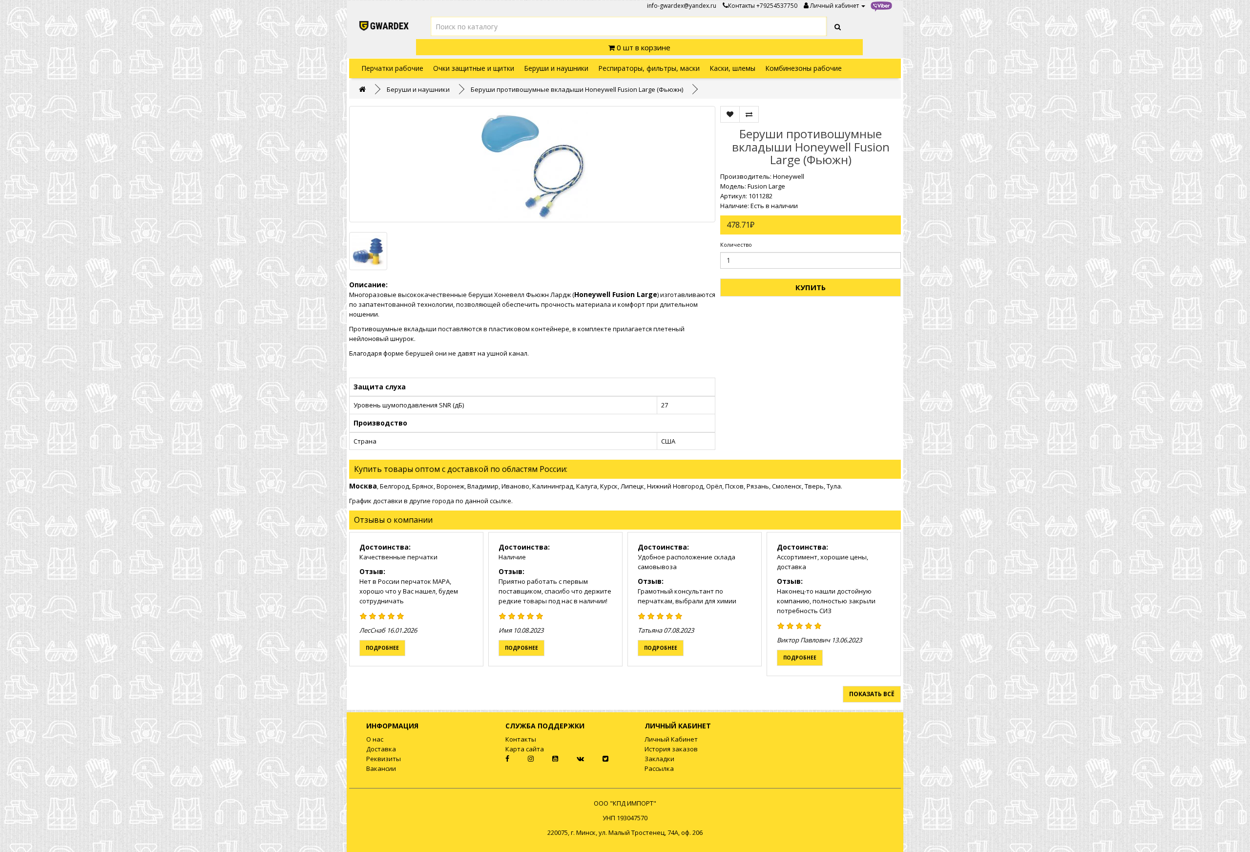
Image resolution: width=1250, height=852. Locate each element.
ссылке (500, 500)
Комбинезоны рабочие (803, 68)
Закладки (659, 758)
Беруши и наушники (556, 68)
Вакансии (381, 768)
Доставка (381, 749)
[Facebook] (498, 758)
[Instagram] (523, 758)
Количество (736, 244)
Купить (810, 287)
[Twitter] (596, 758)
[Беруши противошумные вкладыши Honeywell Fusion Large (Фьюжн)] (532, 164)
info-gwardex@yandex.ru (681, 5)
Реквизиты (383, 758)
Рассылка (659, 768)
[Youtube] (547, 758)
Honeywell (788, 176)
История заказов (671, 749)
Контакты (741, 5)
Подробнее (382, 647)
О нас (374, 739)
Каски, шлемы (732, 68)
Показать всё (872, 694)
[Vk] (572, 758)
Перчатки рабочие (392, 68)
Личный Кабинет (671, 739)
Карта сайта (524, 749)
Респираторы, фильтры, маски (649, 68)
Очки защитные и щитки (473, 68)
